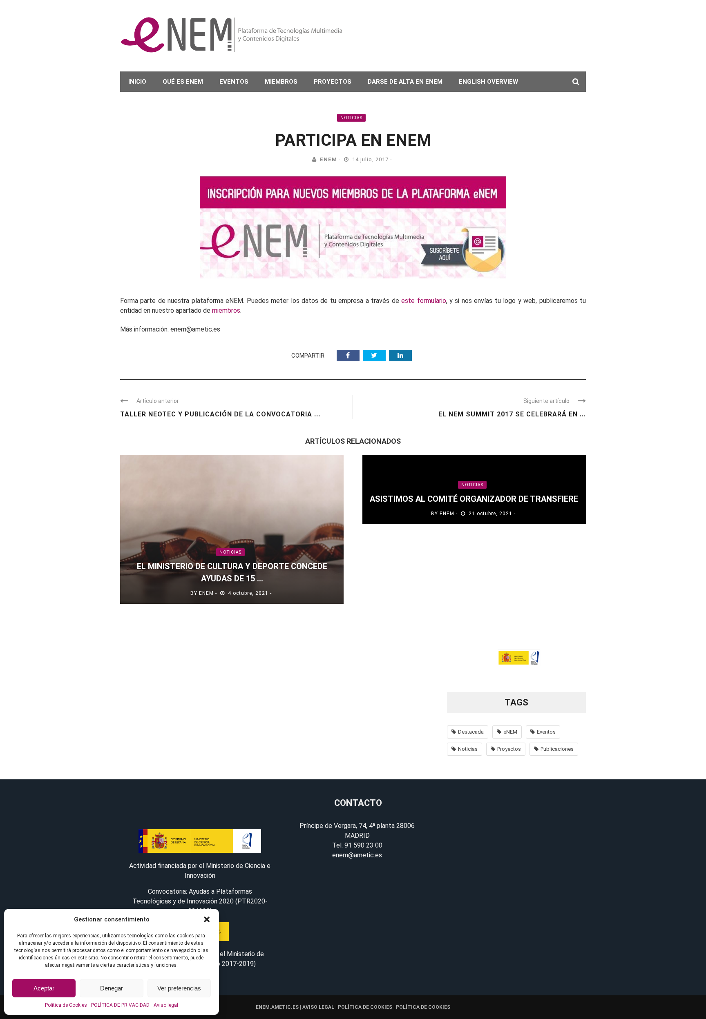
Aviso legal (166, 1005)
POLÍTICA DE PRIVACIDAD (120, 1005)
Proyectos (332, 81)
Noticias (351, 118)
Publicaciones (557, 749)
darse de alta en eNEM (405, 81)
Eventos (233, 81)
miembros (226, 310)
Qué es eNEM (183, 81)
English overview (488, 81)
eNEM (328, 159)
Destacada (471, 732)
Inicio (137, 81)
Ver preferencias (179, 988)
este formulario (423, 301)
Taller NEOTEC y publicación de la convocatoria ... (220, 414)
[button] (207, 919)
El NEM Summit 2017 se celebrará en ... (512, 414)
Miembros (281, 81)
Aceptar (44, 988)
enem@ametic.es (357, 855)
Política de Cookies (66, 1005)
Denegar (111, 988)
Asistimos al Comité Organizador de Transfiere (474, 499)
